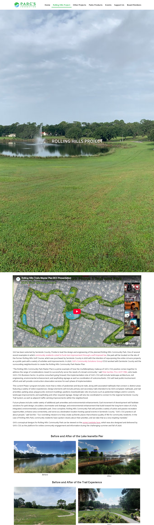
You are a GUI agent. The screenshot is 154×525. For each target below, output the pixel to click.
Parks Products (95, 5)
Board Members (134, 5)
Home (47, 5)
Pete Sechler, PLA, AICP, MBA (114, 372)
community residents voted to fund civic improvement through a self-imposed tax (70, 355)
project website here (91, 422)
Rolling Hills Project (61, 5)
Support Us (119, 5)
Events (108, 5)
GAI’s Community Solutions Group (87, 361)
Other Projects (79, 5)
